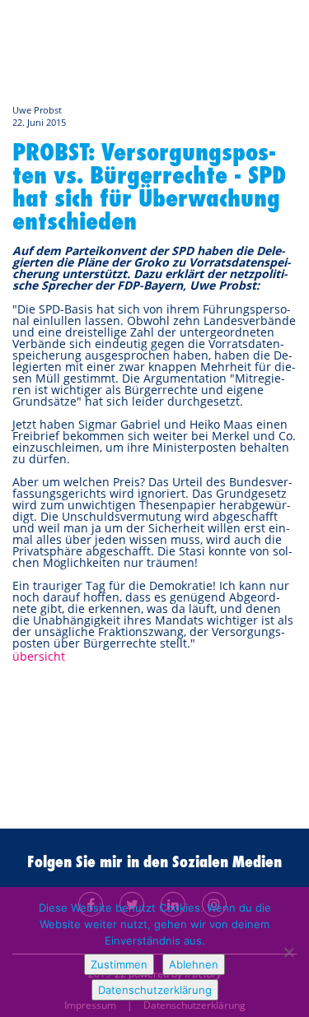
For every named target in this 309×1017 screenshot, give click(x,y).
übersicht (38, 656)
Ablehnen (193, 964)
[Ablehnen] (288, 952)
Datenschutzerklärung (155, 989)
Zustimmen (119, 964)
